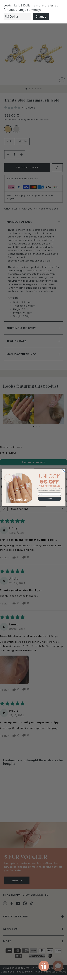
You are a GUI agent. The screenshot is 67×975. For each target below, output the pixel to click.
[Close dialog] (63, 470)
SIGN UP (49, 499)
